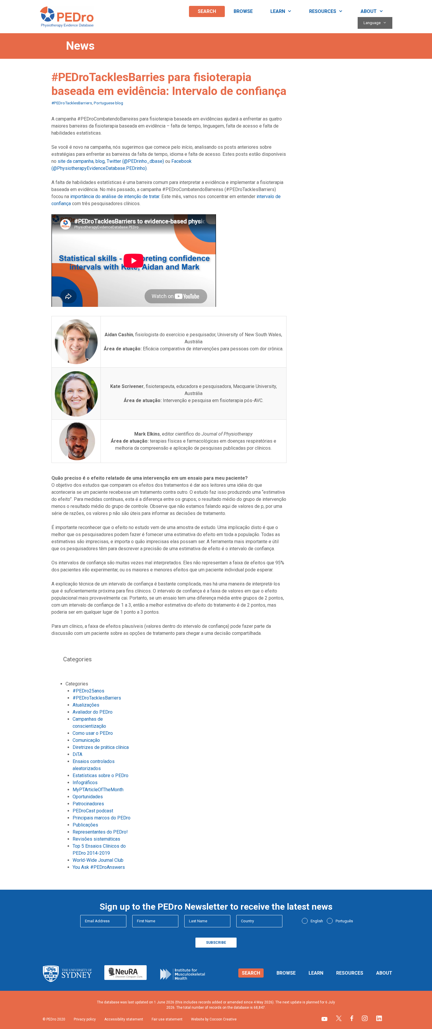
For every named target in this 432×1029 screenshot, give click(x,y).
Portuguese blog (108, 103)
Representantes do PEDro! (100, 832)
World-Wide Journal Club (98, 860)
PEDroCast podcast (93, 811)
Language (372, 23)
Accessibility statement (123, 1019)
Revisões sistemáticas (96, 839)
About (369, 11)
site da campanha (75, 161)
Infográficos (85, 782)
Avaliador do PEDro (93, 712)
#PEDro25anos (88, 691)
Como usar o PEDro (93, 733)
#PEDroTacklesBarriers (71, 103)
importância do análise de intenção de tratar (114, 196)
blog (100, 161)
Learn (277, 11)
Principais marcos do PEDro (101, 818)
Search (207, 11)
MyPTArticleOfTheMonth (98, 789)
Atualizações (86, 705)
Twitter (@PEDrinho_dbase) (135, 161)
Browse (243, 11)
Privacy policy (85, 1019)
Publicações (85, 825)
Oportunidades (88, 796)
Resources (322, 11)
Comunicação (86, 740)
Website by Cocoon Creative (214, 1019)
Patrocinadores (88, 804)
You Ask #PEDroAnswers (99, 867)
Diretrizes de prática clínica (101, 747)
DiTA (77, 754)
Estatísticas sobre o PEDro (100, 775)
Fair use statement (167, 1019)
